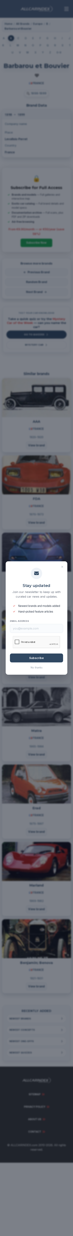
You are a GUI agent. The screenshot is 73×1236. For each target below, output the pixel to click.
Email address (19, 621)
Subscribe (36, 658)
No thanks (37, 667)
